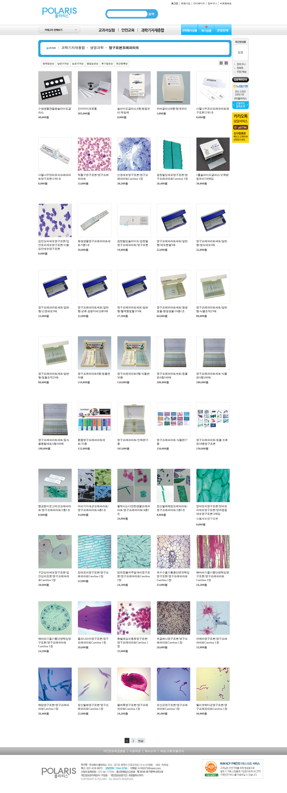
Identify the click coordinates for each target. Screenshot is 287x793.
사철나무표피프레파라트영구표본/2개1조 (212, 110)
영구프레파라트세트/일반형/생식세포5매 (211, 243)
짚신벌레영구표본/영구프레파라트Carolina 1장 (93, 706)
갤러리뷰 (226, 63)
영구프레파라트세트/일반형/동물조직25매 (53, 375)
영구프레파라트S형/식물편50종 (133, 375)
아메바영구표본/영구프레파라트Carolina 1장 (211, 640)
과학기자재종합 (73, 47)
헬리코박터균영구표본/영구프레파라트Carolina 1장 (211, 706)
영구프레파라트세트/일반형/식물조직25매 (211, 309)
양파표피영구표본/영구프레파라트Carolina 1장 (93, 574)
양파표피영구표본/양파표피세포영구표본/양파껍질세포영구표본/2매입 (211, 510)
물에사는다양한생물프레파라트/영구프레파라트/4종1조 (133, 510)
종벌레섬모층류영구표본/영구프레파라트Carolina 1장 (132, 642)
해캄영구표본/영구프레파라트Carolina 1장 (53, 706)
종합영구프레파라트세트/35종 (91, 441)
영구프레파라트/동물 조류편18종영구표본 (212, 441)
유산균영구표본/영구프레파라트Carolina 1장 (172, 706)
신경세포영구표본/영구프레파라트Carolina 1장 (132, 176)
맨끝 (141, 741)
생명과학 (97, 47)
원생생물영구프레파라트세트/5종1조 (94, 243)
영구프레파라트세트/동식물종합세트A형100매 (53, 441)
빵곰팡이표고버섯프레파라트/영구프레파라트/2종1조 (54, 508)
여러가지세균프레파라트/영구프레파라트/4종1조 (93, 508)
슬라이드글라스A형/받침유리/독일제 (133, 110)
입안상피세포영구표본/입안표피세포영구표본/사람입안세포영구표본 (53, 245)
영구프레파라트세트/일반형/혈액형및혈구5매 (132, 309)
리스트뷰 (221, 63)
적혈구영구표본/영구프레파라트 (93, 176)
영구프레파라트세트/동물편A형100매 (172, 375)
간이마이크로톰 (87, 108)
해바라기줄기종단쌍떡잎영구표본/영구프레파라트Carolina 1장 (212, 576)
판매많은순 (48, 63)
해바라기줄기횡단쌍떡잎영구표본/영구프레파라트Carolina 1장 (54, 642)
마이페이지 (199, 3)
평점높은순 (92, 63)
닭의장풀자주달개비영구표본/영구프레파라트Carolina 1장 (133, 576)
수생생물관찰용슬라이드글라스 (54, 110)
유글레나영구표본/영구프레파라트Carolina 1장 (172, 640)
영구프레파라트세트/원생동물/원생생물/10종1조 (172, 309)
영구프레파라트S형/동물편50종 (94, 375)
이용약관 (135, 751)
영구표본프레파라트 (124, 47)
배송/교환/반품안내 (172, 751)
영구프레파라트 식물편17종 (172, 441)
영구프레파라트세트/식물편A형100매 (211, 375)
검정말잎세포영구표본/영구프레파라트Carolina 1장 (172, 176)
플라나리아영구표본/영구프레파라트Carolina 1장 (93, 640)
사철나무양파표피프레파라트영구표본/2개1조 (54, 176)
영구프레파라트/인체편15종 (132, 441)
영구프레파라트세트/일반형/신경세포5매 (53, 309)
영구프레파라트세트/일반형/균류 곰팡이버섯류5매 (93, 309)
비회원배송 (226, 3)
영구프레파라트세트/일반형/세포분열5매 (172, 243)
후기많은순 (107, 63)
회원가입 (185, 3)
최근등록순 (122, 63)
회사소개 (150, 751)
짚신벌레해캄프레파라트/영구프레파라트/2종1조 (172, 508)
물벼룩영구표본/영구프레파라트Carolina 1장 (132, 706)
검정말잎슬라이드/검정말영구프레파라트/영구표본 (132, 243)
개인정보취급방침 (114, 751)
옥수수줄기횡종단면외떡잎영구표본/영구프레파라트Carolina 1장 (173, 576)
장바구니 (212, 3)
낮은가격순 (63, 63)
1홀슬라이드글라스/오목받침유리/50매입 (212, 176)
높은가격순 (78, 63)
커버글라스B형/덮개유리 (172, 108)
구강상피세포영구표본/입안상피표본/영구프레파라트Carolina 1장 (53, 576)
